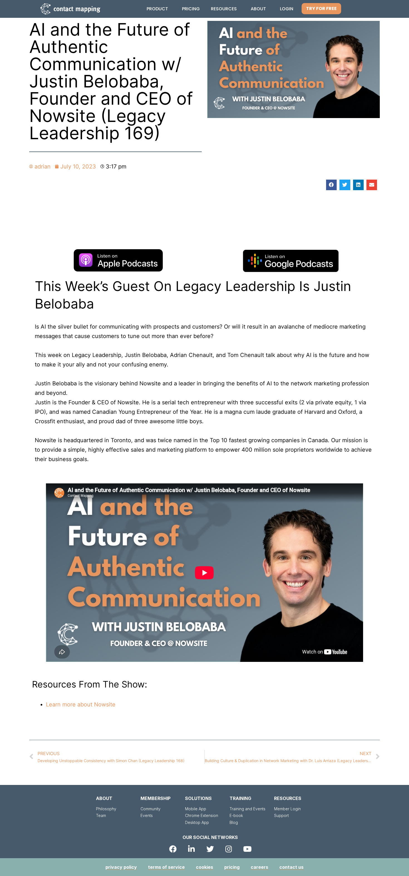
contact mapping (76, 9)
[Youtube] (247, 849)
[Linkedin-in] (191, 849)
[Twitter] (210, 849)
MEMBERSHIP (156, 798)
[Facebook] (173, 849)
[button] (321, 8)
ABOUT (104, 798)
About (258, 9)
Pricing (191, 9)
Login (286, 9)
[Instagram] (229, 849)
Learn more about (70, 704)
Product (157, 9)
